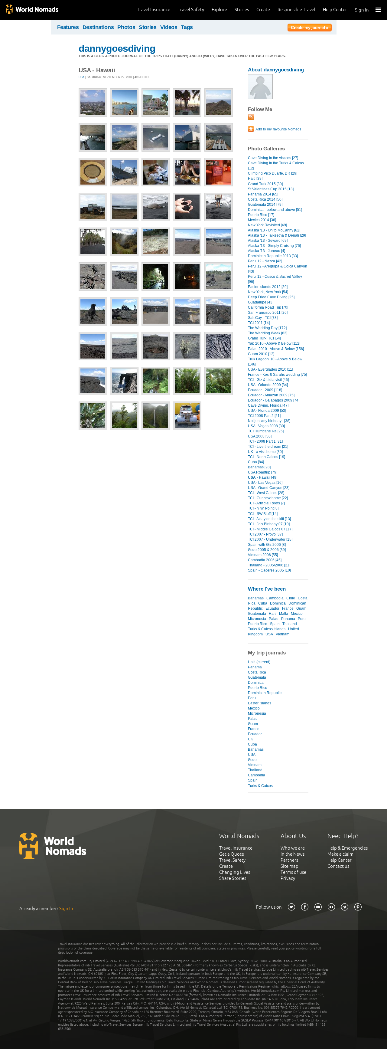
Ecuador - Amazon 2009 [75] (271, 395)
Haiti (272, 613)
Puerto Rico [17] (261, 215)
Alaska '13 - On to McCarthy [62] (274, 230)
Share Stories (232, 878)
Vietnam (282, 634)
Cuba (262, 603)
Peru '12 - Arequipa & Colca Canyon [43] (277, 269)
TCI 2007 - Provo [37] (265, 534)
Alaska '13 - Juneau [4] (266, 251)
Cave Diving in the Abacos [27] (273, 158)
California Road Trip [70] (268, 307)
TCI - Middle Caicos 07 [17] (270, 529)
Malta (283, 613)
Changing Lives (234, 872)
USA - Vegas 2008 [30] (266, 426)
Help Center (335, 9)
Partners (289, 860)
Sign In (362, 9)
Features (68, 27)
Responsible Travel (296, 9)
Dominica (278, 603)
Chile (290, 598)
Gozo (252, 760)
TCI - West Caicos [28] (266, 493)
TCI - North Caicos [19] (266, 457)
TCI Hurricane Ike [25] (266, 431)
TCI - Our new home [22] (268, 498)
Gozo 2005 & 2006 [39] (267, 550)
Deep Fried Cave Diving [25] (271, 297)
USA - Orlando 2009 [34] (268, 385)
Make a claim (340, 854)
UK (250, 739)
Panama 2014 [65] (263, 194)
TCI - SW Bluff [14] (263, 514)
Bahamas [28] (259, 467)
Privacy (288, 878)
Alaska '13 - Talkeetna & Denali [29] (277, 235)
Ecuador (272, 608)
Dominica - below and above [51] (275, 210)
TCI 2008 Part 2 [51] (264, 416)
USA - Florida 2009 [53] (267, 410)
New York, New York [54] (268, 292)
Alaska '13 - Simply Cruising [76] (274, 246)
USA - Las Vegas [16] (265, 482)
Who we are (293, 848)
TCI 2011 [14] (259, 323)
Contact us (338, 866)
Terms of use (293, 872)
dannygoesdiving (117, 48)
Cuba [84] (256, 462)
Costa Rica (257, 672)
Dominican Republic (264, 693)
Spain (275, 624)
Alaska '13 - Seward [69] (268, 240)
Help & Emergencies (347, 848)
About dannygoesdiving (276, 70)
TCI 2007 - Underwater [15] (270, 539)
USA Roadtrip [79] (262, 472)
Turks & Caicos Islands (266, 629)
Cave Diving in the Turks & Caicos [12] (276, 165)
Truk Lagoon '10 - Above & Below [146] (275, 361)
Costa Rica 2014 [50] (265, 199)
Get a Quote (231, 854)
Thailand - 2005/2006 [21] (269, 565)
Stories (242, 9)
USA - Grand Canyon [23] (268, 488)
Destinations (98, 27)
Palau (273, 619)
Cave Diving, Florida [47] (268, 405)
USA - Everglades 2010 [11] (270, 369)
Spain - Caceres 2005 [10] (269, 570)
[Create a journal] (309, 28)
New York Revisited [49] (267, 225)
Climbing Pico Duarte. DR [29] (272, 173)
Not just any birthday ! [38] (269, 421)
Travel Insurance (153, 9)
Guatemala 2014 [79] (265, 204)
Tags (187, 27)
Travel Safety (191, 9)
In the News (292, 854)
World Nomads (31, 10)
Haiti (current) (259, 662)
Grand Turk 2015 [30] (265, 184)
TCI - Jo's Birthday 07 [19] (269, 524)
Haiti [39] (255, 178)
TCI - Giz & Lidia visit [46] (268, 380)
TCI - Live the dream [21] (268, 446)
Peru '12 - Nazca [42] (265, 261)
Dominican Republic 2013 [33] (273, 256)
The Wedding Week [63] (267, 333)
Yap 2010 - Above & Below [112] (274, 343)
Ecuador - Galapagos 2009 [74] (273, 400)
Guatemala (257, 613)
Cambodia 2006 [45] (264, 560)
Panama (288, 619)
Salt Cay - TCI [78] (263, 318)
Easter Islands (259, 703)
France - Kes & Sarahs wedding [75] (277, 374)
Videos (168, 27)
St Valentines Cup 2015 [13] (271, 189)
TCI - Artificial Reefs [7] (266, 503)
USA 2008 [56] (260, 436)
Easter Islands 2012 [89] (268, 287)
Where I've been (267, 589)
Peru (302, 619)
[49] (262, 477)
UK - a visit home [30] (265, 452)
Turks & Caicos (260, 786)
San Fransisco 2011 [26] (268, 312)
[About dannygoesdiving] (260, 97)
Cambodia (275, 598)
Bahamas (256, 598)
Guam (301, 608)
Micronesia (257, 619)
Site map (289, 866)
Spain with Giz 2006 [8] (267, 545)
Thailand (289, 624)
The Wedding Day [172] (267, 328)
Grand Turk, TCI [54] (264, 338)
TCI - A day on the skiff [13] (269, 519)
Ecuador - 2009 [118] (265, 390)
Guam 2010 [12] (261, 354)
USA (81, 77)
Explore (219, 9)
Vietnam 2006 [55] (263, 555)
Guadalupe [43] (260, 302)
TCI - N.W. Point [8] (263, 508)
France (288, 608)
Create (263, 9)
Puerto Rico (257, 624)
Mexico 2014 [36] (262, 220)
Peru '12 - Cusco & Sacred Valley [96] (275, 279)
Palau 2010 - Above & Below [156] (276, 349)
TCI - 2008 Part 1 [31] (265, 441)
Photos (126, 27)
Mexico (297, 613)
